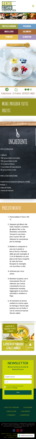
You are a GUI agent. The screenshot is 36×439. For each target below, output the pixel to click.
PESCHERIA (28, 407)
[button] (33, 6)
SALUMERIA (26, 411)
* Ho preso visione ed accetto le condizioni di (14, 386)
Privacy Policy (6, 433)
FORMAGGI (11, 415)
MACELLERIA (11, 411)
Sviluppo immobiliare (14, 435)
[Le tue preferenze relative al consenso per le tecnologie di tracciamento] (25, 435)
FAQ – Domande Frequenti (13, 437)
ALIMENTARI (25, 415)
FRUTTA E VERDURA (12, 407)
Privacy (15, 388)
